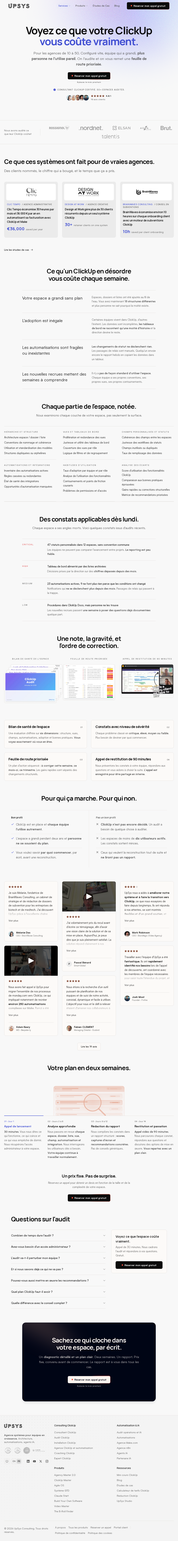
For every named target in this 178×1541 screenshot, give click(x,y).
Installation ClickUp (65, 1442)
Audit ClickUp (62, 1437)
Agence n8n (124, 1447)
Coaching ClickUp (64, 1453)
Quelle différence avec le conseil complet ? (39, 1303)
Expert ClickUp (62, 1458)
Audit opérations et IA (129, 1432)
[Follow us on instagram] (46, 1461)
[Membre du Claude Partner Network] (39, 1450)
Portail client (121, 1527)
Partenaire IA (124, 1458)
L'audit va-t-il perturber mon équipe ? (35, 1258)
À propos (60, 1527)
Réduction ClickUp (127, 1495)
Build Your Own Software (68, 1500)
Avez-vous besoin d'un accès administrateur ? (40, 1246)
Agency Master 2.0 (65, 1474)
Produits (80, 5)
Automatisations (126, 1437)
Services (63, 5)
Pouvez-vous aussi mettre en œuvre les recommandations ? (50, 1280)
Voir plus (13, 920)
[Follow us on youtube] (34, 1461)
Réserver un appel (101, 1527)
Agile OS (59, 1485)
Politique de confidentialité (70, 1532)
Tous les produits (78, 1527)
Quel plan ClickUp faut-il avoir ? (31, 1291)
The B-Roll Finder (63, 1511)
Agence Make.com (127, 1442)
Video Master (61, 1506)
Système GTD (61, 1490)
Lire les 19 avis (89, 1046)
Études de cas (125, 1485)
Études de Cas (101, 5)
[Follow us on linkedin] (28, 1461)
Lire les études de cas (16, 249)
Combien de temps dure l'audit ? (32, 1235)
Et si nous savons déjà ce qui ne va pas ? (37, 1269)
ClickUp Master (62, 1480)
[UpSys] (19, 5)
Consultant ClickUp (65, 1432)
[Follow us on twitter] (40, 1461)
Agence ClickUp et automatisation (73, 1447)
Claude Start (61, 1495)
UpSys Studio (124, 1500)
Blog (117, 5)
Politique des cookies (100, 1532)
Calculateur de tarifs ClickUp (133, 1490)
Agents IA (122, 1453)
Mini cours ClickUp (127, 1474)
